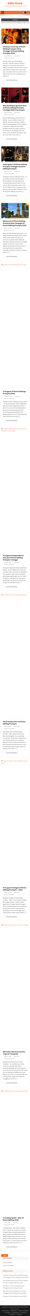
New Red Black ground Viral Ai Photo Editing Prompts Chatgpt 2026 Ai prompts (14, 107)
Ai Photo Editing (7, 1262)
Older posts (6, 1255)
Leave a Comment (9, 58)
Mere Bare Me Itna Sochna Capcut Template (14, 1053)
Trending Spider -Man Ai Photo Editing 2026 (13, 1219)
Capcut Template (8, 1265)
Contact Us (24, 1312)
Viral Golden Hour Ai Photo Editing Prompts (14, 722)
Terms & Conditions (24, 1310)
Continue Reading (11, 80)
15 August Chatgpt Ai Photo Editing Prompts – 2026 (14, 889)
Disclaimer (13, 1310)
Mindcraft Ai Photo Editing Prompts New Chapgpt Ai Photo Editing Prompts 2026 (14, 223)
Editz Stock (15, 3)
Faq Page (7, 1312)
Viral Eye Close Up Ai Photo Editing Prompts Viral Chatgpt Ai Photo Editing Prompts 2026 (15, 23)
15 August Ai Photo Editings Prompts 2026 (14, 392)
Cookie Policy (15, 1312)
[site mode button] (24, 12)
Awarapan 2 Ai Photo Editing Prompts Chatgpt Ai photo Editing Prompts (15, 166)
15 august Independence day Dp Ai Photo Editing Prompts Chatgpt (13, 557)
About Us (20, 1314)
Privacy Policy (5, 1310)
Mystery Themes (15, 1309)
